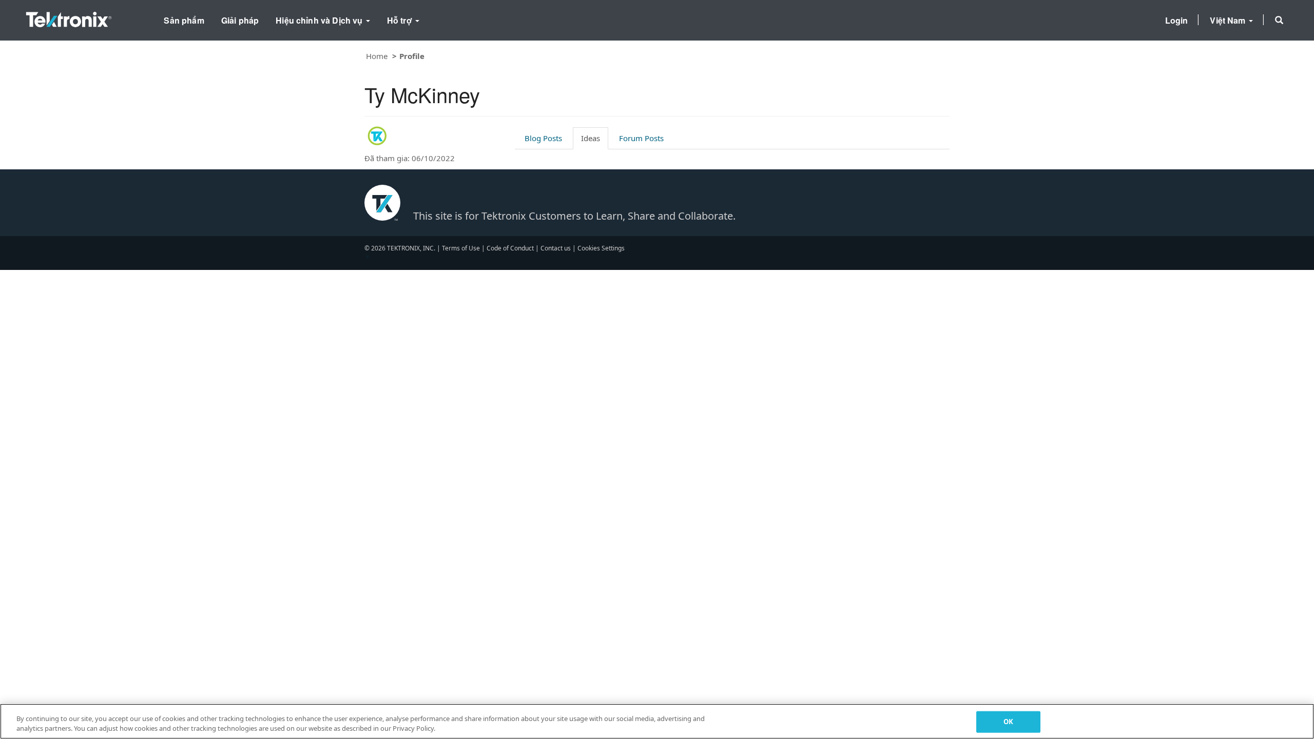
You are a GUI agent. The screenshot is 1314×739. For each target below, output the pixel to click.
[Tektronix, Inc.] (69, 17)
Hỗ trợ (400, 20)
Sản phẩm (184, 20)
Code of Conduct (510, 248)
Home (377, 56)
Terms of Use (461, 248)
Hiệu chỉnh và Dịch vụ (320, 20)
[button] (1279, 20)
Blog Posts (543, 138)
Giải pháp (240, 20)
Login (1176, 20)
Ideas (590, 138)
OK (1008, 721)
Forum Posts (641, 138)
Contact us (555, 248)
